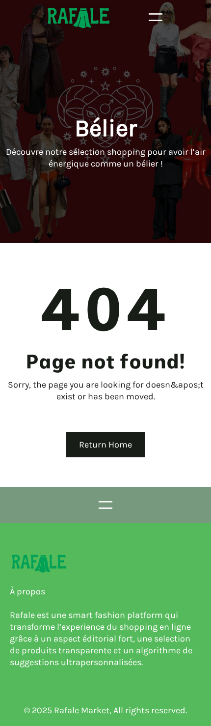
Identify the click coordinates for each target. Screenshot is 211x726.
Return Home (105, 444)
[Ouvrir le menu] (155, 17)
